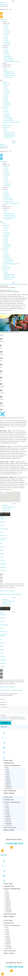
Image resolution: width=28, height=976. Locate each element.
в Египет (2, 557)
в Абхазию (2, 560)
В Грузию (6, 40)
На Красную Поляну (8, 59)
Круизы (5, 70)
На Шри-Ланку (7, 44)
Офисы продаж (9, 793)
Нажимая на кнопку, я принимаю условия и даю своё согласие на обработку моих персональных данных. (13, 718)
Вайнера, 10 (3, 2)
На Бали (6, 37)
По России (5, 47)
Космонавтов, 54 (4, 4)
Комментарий (3, 704)
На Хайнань (8, 781)
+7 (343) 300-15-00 (14, 843)
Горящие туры (6, 23)
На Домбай (6, 54)
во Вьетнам (2, 546)
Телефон (2, 702)
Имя (1, 699)
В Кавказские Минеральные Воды (12, 61)
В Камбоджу (8, 820)
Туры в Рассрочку (7, 65)
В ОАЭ (5, 26)
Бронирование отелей (9, 73)
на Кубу (1, 550)
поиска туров (13, 290)
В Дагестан (6, 52)
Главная (4, 21)
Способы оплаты (8, 77)
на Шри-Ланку (3, 563)
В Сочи (5, 49)
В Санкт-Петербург (8, 58)
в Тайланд (2, 570)
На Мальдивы (7, 42)
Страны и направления (12, 765)
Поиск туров (5, 45)
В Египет (6, 28)
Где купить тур (6, 66)
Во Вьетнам (7, 31)
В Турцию (6, 24)
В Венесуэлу (8, 908)
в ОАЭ (1, 543)
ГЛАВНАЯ (2, 517)
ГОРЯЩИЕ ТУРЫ (3, 538)
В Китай (6, 35)
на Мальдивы (3, 567)
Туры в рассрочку (4, 528)
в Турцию (2, 540)
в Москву (6, 51)
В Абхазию (6, 33)
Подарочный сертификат (10, 75)
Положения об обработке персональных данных (11, 594)
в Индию (2, 553)
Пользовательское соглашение (7, 590)
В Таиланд (6, 30)
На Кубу (7, 769)
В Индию (6, 38)
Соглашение (3, 715)
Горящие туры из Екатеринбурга (11, 284)
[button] (14, 80)
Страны (4, 63)
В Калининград (7, 56)
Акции (5, 68)
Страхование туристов (9, 72)
